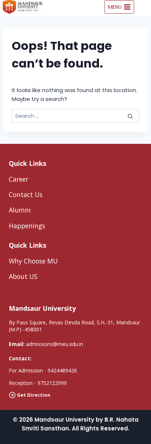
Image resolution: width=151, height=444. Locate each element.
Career (18, 179)
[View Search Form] (144, 7)
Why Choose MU (33, 260)
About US (23, 276)
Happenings (27, 225)
